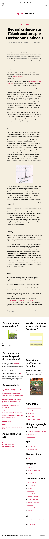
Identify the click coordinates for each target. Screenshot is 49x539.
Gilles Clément (30, 491)
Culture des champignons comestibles (36, 431)
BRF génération (31, 446)
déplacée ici (16, 363)
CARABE (29, 467)
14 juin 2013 (25, 42)
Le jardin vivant (31, 493)
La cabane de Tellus (32, 434)
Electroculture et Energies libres (18, 76)
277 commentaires (36, 42)
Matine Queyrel (33, 310)
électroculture (26, 310)
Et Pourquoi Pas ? (31, 485)
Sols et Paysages (31, 524)
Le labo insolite (31, 437)
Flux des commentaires (8, 444)
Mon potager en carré (32, 499)
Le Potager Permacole (32, 496)
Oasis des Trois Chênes (33, 502)
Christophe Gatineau (15, 49)
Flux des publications (7, 442)
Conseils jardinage (31, 482)
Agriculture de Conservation (34, 408)
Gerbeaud (29, 488)
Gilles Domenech (16, 42)
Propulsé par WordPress (25, 535)
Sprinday (29, 510)
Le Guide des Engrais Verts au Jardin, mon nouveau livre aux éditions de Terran (12, 401)
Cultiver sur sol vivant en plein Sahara (12, 412)
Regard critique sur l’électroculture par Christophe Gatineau (24, 33)
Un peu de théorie (24, 24)
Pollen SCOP (30, 473)
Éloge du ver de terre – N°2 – (9, 410)
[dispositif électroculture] (24, 174)
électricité (20, 310)
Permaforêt (30, 505)
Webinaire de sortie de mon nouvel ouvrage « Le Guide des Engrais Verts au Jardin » (12, 395)
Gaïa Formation (31, 416)
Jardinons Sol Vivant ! (24, 3)
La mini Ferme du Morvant (33, 470)
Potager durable (31, 507)
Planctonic (30, 458)
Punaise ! (4, 424)
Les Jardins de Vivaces (32, 449)
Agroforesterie (30, 410)
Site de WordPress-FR (8, 446)
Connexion (5, 441)
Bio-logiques (30, 413)
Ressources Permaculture (33, 419)
